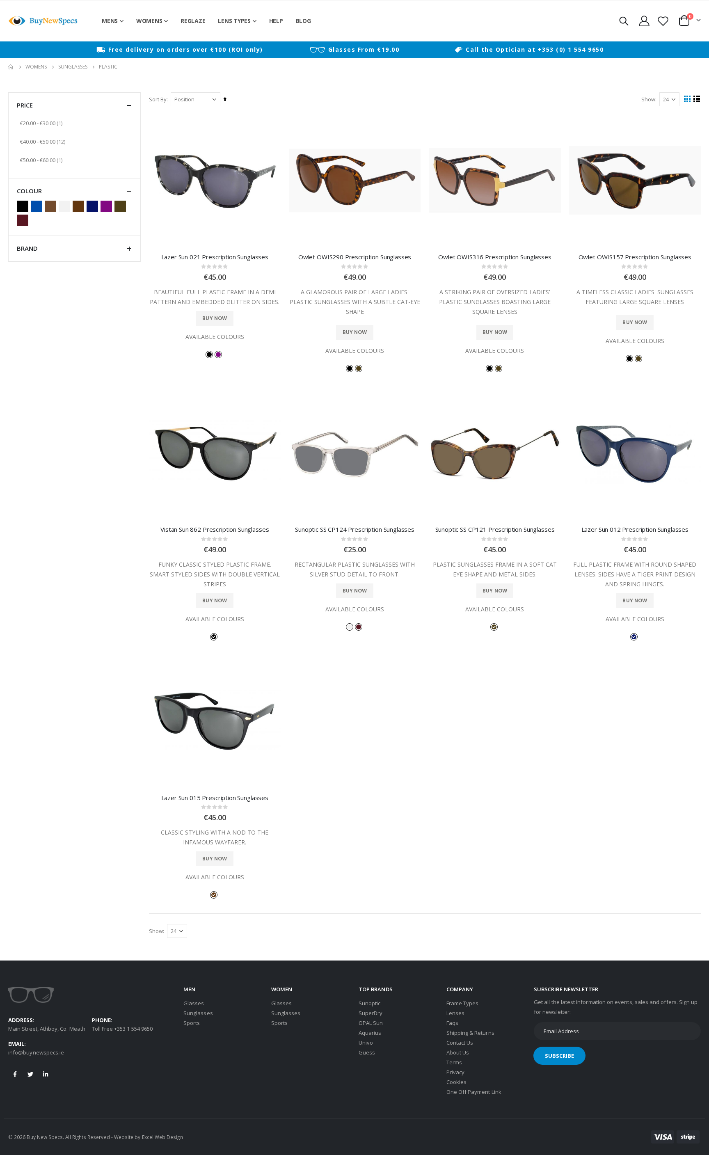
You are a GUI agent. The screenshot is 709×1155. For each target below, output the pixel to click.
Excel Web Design (162, 1137)
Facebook (15, 1074)
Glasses (193, 1003)
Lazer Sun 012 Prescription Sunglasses (634, 529)
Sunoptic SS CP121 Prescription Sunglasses (495, 529)
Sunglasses (72, 66)
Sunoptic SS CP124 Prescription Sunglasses (354, 529)
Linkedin (45, 1074)
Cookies (456, 1082)
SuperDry (371, 1013)
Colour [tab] (29, 191)
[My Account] (644, 21)
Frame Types (462, 1003)
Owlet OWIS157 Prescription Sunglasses (635, 257)
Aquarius (370, 1032)
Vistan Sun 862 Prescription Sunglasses (214, 529)
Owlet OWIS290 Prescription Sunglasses (354, 257)
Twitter (30, 1074)
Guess (367, 1052)
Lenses (455, 1013)
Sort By (158, 99)
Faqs (452, 1023)
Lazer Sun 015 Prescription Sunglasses (214, 798)
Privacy (455, 1072)
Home (11, 67)
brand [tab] (27, 248)
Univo (366, 1042)
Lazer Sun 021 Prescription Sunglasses (214, 257)
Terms (454, 1062)
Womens (36, 66)
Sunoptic (370, 1003)
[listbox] (215, 354)
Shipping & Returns (470, 1032)
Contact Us (459, 1042)
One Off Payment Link (473, 1092)
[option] (179, 49)
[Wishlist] (662, 21)
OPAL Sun (371, 1023)
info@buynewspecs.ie (36, 1052)
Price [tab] (25, 105)
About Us (457, 1052)
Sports (191, 1023)
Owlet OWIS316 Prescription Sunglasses (494, 257)
